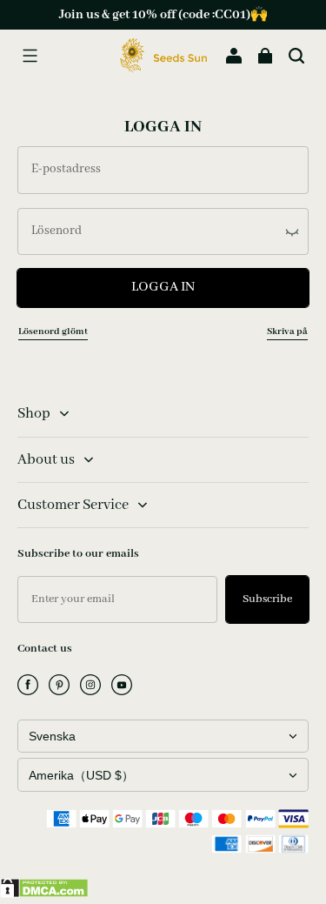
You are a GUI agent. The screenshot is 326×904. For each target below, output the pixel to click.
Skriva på (287, 331)
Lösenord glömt (53, 331)
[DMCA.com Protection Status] (44, 894)
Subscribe (267, 599)
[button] (29, 56)
